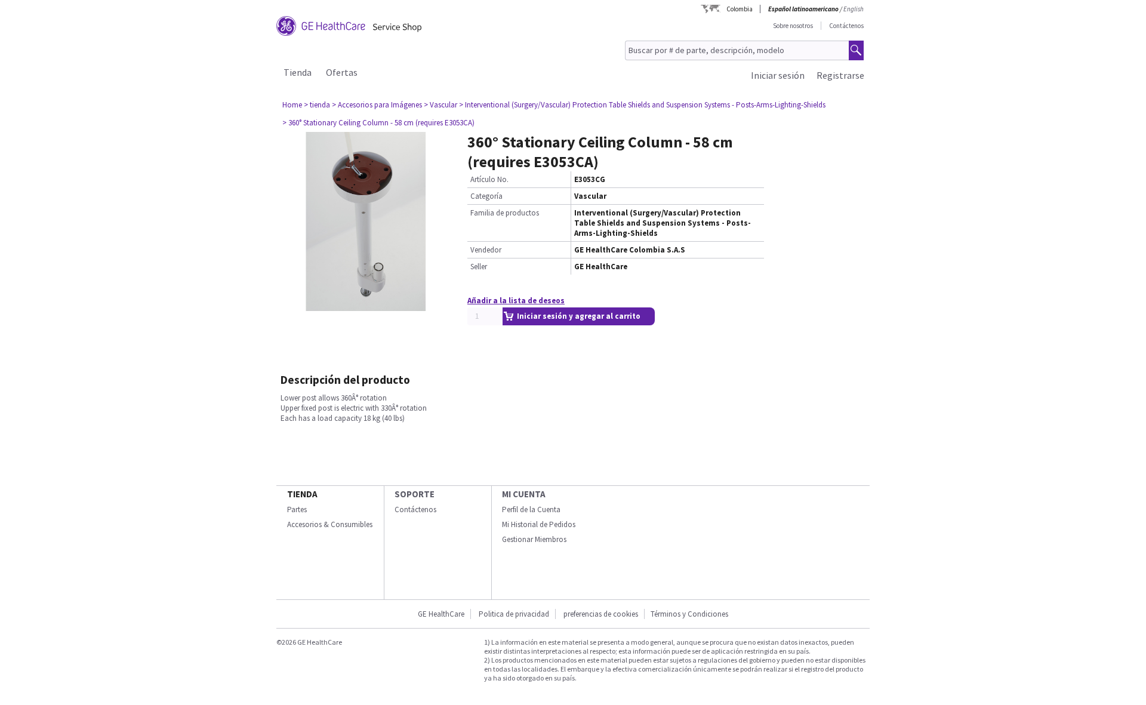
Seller (478, 266)
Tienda (298, 72)
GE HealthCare (441, 614)
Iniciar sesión (778, 75)
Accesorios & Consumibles (329, 524)
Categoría (486, 196)
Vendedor (485, 250)
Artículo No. (489, 179)
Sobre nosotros (793, 25)
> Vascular (440, 105)
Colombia (739, 9)
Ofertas (342, 72)
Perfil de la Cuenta (531, 509)
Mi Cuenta (524, 494)
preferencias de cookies (600, 614)
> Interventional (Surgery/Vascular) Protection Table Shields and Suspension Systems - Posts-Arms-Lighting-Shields (642, 105)
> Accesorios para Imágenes (377, 105)
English (853, 9)
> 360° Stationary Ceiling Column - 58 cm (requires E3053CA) (378, 123)
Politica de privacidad (514, 614)
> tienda (317, 105)
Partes (297, 509)
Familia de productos (504, 213)
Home (292, 105)
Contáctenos (846, 25)
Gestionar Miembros (534, 539)
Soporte (415, 494)
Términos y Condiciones (689, 614)
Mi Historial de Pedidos (538, 524)
